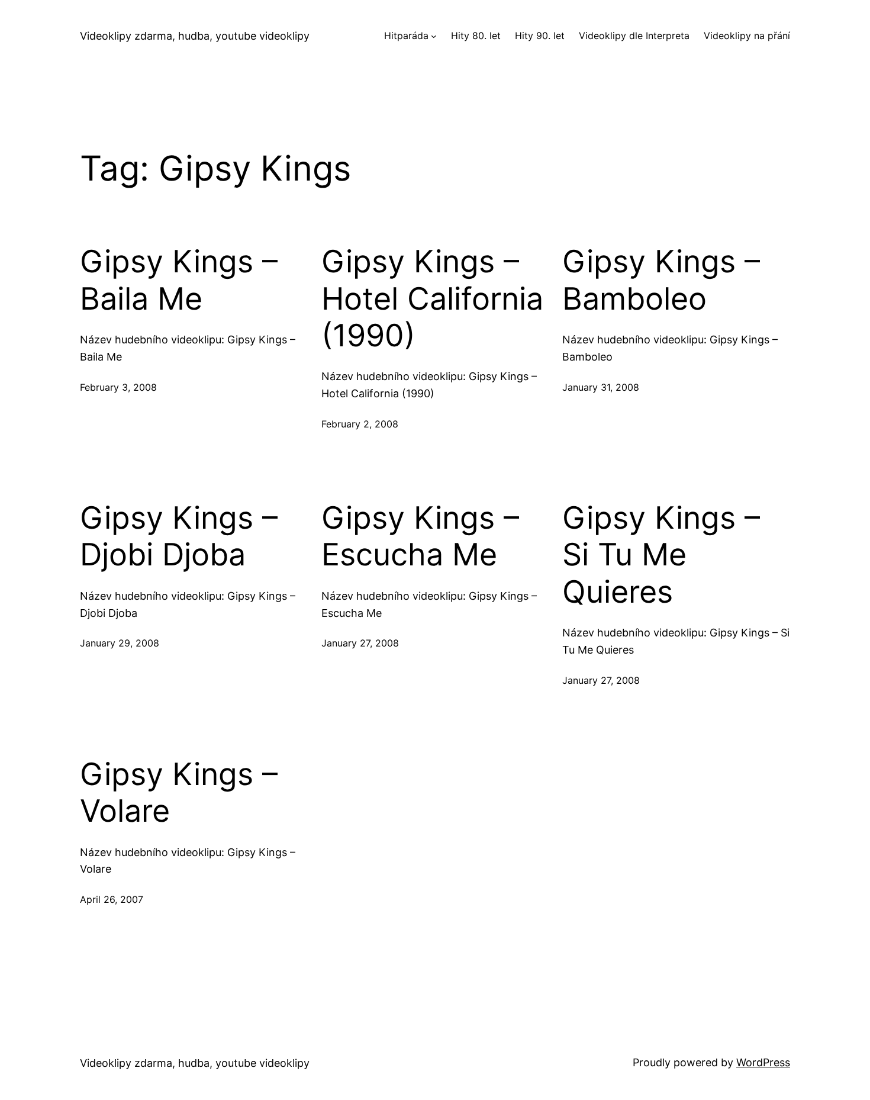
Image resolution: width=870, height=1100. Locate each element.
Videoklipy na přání (747, 35)
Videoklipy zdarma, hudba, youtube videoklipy (195, 36)
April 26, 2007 (111, 899)
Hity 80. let (476, 35)
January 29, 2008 (119, 643)
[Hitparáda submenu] (434, 36)
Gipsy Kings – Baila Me (179, 280)
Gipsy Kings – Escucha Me (420, 536)
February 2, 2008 (359, 424)
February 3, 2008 (118, 387)
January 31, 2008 (600, 387)
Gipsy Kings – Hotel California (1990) (432, 298)
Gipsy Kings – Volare (179, 792)
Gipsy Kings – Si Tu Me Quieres (661, 555)
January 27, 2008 (360, 643)
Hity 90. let (540, 35)
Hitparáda (406, 35)
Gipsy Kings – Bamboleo (661, 280)
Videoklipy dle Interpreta (634, 35)
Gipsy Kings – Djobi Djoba (179, 536)
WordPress (763, 1062)
